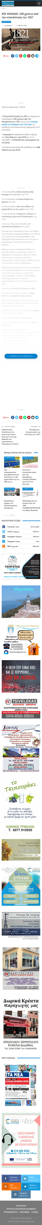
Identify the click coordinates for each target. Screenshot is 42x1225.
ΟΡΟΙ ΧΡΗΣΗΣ (21, 1206)
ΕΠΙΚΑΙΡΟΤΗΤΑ (6, 21)
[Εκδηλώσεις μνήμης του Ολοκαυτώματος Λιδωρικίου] (12, 493)
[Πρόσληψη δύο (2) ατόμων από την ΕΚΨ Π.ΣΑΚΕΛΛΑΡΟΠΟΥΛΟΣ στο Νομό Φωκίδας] (30, 493)
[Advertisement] (21, 80)
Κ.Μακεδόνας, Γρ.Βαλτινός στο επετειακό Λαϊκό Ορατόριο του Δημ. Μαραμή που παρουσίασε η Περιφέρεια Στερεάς (10, 437)
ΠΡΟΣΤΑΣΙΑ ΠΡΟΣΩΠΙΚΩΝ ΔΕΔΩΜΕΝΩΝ (21, 1209)
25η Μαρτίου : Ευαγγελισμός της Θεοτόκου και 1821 (32, 432)
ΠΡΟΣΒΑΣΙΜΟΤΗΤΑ (11, 1212)
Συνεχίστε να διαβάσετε (21, 356)
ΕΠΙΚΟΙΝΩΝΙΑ (24, 1212)
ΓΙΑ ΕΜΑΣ (34, 1212)
